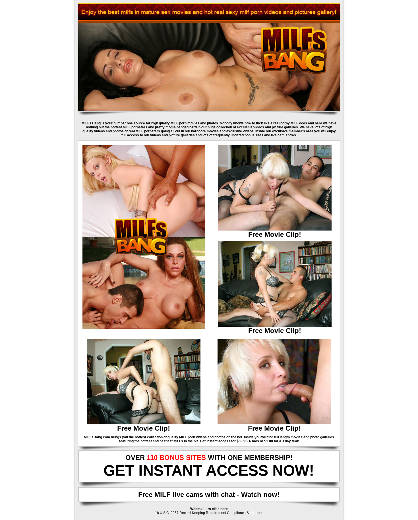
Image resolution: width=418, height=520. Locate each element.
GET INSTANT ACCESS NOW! (209, 470)
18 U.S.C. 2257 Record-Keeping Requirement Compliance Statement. (209, 513)
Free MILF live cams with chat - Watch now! (209, 494)
